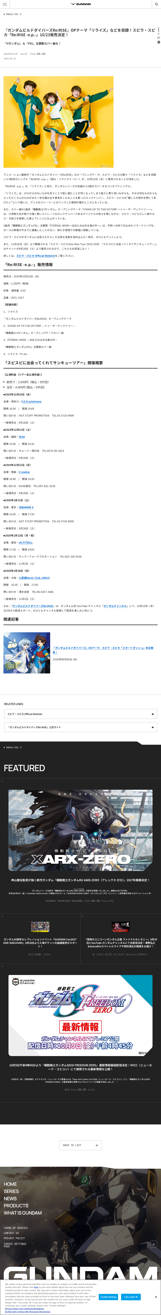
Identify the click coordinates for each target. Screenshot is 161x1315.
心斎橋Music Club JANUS (34, 578)
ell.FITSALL (26, 542)
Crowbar (24, 472)
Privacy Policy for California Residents (24, 1308)
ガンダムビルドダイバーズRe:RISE (32, 606)
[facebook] (158, 42)
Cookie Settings (109, 1297)
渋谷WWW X (26, 507)
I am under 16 (131, 1297)
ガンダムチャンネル (115, 606)
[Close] (156, 1296)
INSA (22, 437)
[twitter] (158, 37)
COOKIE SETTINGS (18, 1245)
